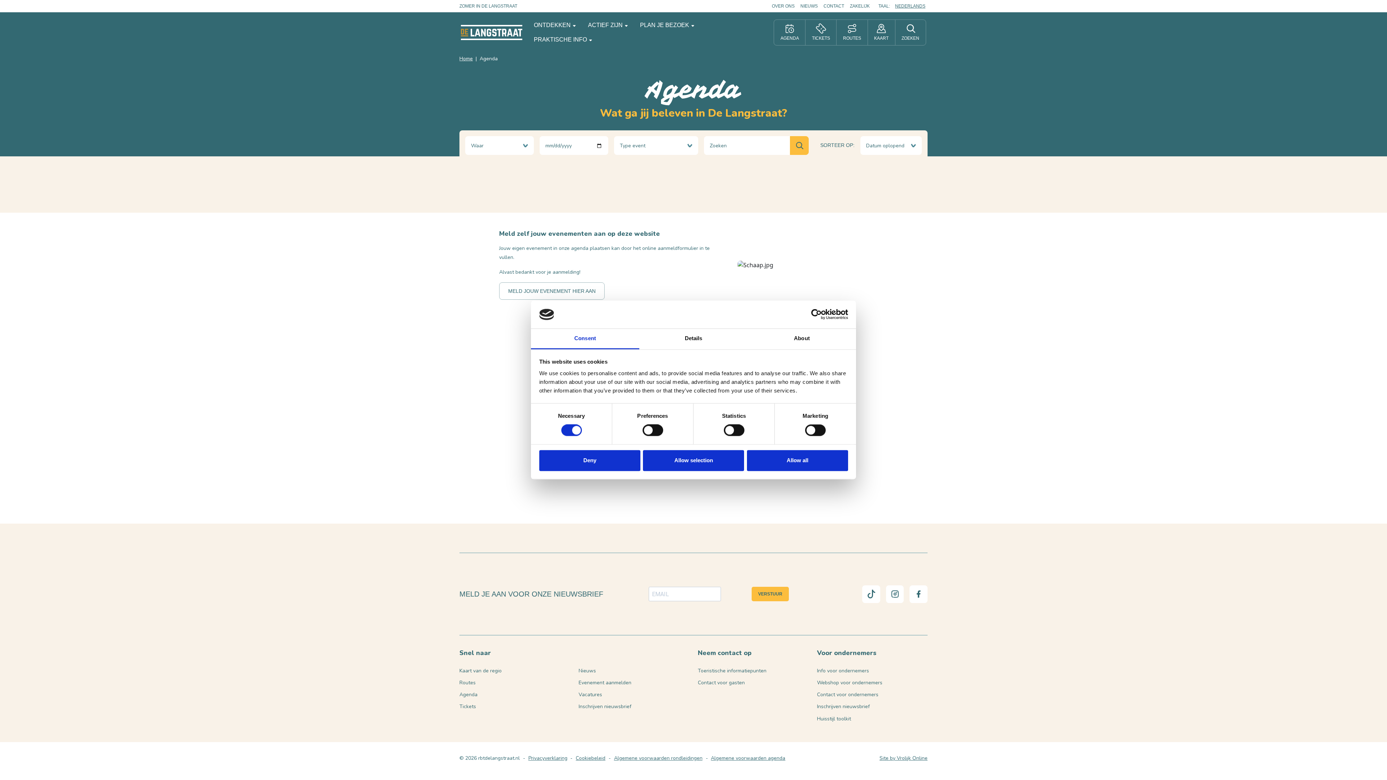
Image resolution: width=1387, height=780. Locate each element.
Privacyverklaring (547, 758)
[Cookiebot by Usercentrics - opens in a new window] (816, 314)
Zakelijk (860, 6)
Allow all (797, 460)
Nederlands (910, 6)
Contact (834, 6)
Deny (589, 460)
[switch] (653, 430)
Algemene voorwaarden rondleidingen (658, 758)
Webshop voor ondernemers (849, 682)
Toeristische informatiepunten (732, 670)
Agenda (468, 694)
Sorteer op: (837, 145)
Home (466, 58)
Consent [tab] (585, 338)
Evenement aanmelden (605, 682)
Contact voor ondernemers (847, 694)
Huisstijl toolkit (834, 718)
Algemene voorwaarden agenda (748, 758)
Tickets (467, 706)
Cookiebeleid (590, 758)
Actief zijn (606, 25)
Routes (467, 682)
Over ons (783, 6)
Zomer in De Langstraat (488, 6)
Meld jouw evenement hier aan (552, 291)
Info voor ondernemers (843, 670)
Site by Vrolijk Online (904, 758)
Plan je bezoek (665, 25)
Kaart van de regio (480, 670)
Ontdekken (553, 25)
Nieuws (809, 6)
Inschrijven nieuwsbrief (605, 706)
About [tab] (802, 338)
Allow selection (693, 460)
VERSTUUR (770, 594)
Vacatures (590, 694)
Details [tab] (694, 338)
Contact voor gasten (721, 682)
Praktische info (561, 39)
